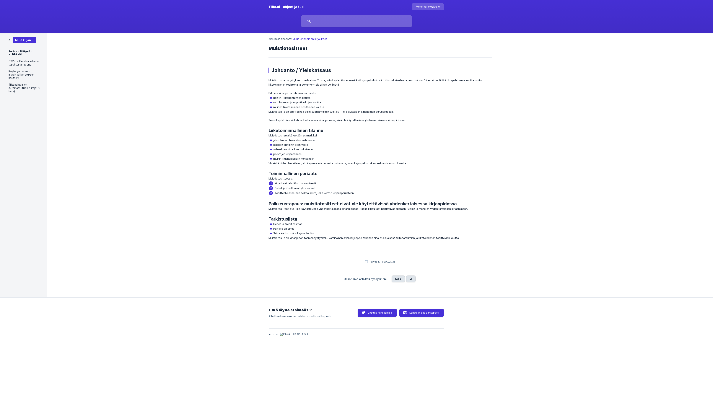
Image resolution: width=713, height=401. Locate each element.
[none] (286, 6)
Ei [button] (411, 278)
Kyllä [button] (398, 278)
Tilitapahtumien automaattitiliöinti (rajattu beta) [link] (24, 88)
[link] (22, 40)
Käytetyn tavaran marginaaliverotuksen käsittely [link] (21, 74)
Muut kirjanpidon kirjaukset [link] (310, 38)
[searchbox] (356, 21)
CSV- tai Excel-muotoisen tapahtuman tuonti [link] (24, 63)
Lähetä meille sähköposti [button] (424, 312)
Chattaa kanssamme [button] (380, 312)
